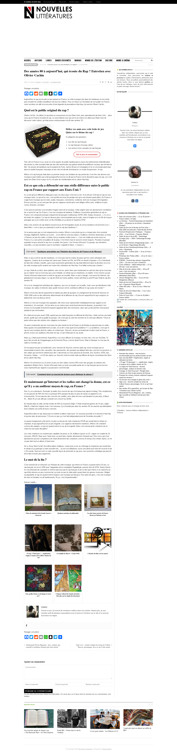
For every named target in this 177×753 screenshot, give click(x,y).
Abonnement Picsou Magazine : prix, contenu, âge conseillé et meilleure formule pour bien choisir (43, 646)
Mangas (78, 60)
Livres (49, 60)
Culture (109, 60)
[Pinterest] (108, 82)
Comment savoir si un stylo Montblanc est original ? (62, 64)
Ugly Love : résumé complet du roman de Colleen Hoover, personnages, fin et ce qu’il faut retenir (93, 646)
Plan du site (62, 2)
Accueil (27, 60)
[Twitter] (102, 82)
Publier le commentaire (38, 691)
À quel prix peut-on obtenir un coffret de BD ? (137, 729)
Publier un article (87, 2)
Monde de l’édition (93, 60)
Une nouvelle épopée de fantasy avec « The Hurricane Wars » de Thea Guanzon (38, 731)
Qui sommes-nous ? (50, 2)
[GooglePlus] (105, 82)
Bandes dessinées (63, 60)
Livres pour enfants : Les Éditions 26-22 (104, 731)
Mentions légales (74, 2)
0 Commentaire (83, 64)
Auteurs (38, 60)
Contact (98, 2)
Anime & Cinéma (123, 60)
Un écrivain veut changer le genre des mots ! (135, 380)
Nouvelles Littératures (85, 749)
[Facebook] (100, 82)
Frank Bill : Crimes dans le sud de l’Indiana (69, 731)
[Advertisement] (88, 40)
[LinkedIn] (111, 82)
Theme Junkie (106, 749)
